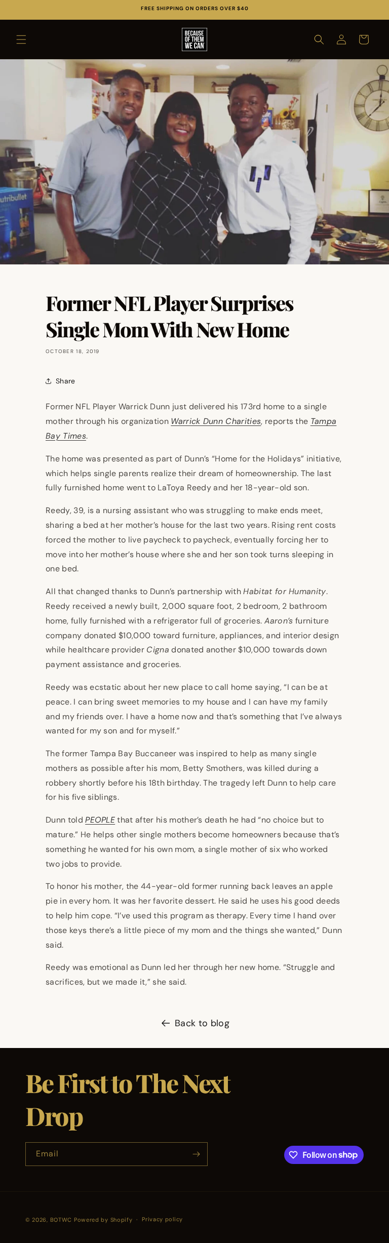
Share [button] (65, 380)
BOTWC (62, 1219)
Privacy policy (162, 1219)
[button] (21, 39)
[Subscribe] (196, 1154)
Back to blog (202, 1023)
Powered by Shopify (103, 1219)
